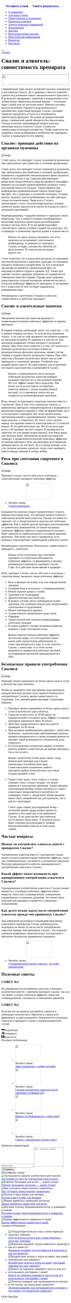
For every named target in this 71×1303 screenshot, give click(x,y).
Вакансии (14, 40)
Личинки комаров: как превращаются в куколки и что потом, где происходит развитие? (37, 1289)
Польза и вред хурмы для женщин (21, 1197)
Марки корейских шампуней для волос (24, 1203)
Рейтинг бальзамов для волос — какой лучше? (28, 1185)
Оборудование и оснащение (24, 18)
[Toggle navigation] (2, 50)
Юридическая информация (24, 37)
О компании (15, 12)
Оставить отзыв (17, 6)
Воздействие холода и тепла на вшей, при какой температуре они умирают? (36, 1264)
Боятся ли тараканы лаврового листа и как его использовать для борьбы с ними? (35, 1277)
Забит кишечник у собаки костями (35, 1066)
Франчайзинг (16, 27)
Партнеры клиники (19, 21)
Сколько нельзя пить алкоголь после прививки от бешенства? (36, 1091)
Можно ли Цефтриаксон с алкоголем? (37, 1116)
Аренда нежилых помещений (25, 24)
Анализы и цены (18, 15)
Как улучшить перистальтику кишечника (25, 1191)
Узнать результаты (46, 6)
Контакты (14, 43)
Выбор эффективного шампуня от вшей (24, 1222)
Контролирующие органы (23, 33)
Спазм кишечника (19, 505)
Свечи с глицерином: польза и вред (36, 1139)
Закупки (13, 30)
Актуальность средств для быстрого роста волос (29, 1178)
